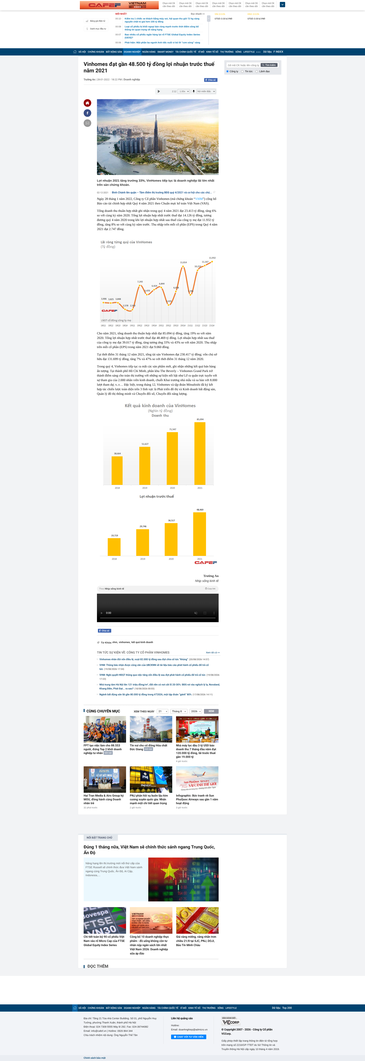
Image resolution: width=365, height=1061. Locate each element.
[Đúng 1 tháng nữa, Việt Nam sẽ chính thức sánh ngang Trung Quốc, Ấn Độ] (183, 879)
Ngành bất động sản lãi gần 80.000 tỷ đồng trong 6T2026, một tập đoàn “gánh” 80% (156, 694)
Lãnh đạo (264, 71)
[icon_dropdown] (282, 4)
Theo (157, 588)
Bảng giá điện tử (97, 21)
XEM (211, 711)
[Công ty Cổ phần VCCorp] (251, 1021)
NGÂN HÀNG (149, 52)
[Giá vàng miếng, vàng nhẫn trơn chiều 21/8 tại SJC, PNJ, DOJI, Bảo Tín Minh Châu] (197, 920)
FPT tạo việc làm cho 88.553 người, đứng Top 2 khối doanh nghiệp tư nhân (103, 749)
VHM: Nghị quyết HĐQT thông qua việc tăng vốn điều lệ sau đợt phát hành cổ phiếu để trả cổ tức (159, 677)
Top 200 (287, 1008)
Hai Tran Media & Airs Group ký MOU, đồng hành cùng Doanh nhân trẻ (104, 799)
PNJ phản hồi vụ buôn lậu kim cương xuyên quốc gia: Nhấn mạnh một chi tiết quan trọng (149, 799)
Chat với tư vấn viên (190, 1037)
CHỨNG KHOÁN (96, 52)
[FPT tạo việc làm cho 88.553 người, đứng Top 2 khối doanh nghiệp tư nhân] (105, 729)
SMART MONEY (165, 52)
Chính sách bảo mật (95, 1058)
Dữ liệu (267, 51)
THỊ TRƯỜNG (226, 52)
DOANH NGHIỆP (132, 52)
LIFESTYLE (249, 52)
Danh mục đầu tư (98, 29)
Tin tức (249, 71)
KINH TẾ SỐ (212, 52)
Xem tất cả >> (213, 652)
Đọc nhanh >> (198, 14)
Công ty (234, 71)
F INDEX (278, 51)
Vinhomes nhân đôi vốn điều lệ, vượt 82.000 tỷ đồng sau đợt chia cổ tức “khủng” (154, 659)
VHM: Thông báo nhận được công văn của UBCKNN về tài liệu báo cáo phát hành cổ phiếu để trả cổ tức (154, 667)
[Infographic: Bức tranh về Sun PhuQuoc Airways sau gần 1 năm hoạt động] (197, 779)
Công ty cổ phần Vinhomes (148, 652)
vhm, (115, 642)
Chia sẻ (212, 80)
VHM (199, 199)
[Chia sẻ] (87, 113)
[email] (87, 123)
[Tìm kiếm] (269, 65)
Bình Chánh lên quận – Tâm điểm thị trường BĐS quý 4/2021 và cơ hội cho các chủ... (162, 192)
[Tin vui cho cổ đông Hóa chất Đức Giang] (151, 729)
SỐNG (238, 52)
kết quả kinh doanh (142, 642)
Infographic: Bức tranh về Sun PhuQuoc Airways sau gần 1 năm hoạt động (197, 799)
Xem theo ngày (144, 711)
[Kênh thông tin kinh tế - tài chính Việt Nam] (119, 5)
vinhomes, (125, 642)
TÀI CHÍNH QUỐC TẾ (185, 52)
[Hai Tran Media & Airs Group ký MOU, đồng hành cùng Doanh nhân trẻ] (105, 779)
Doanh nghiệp (132, 79)
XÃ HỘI (82, 52)
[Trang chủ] (75, 51)
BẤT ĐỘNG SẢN (114, 52)
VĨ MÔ (201, 52)
